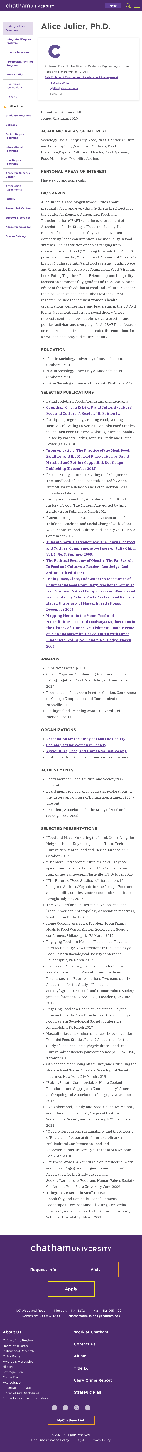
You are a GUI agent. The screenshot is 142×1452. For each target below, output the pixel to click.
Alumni (81, 1356)
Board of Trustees (16, 1346)
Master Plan (11, 1377)
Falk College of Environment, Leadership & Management (81, 77)
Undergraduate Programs (16, 28)
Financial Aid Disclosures (21, 1393)
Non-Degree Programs (14, 162)
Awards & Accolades (18, 1361)
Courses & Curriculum (14, 85)
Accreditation (12, 1382)
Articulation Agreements (14, 187)
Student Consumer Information (25, 1398)
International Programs (14, 149)
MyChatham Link (71, 1420)
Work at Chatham (91, 1332)
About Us (12, 1332)
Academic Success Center (18, 175)
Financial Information (18, 1387)
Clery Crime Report (93, 1380)
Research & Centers (18, 208)
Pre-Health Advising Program (19, 63)
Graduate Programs (18, 115)
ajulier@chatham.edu (64, 88)
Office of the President (19, 1340)
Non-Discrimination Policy (50, 1440)
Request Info (43, 1269)
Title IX (81, 1368)
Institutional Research (18, 1351)
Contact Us (85, 1344)
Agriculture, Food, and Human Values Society (86, 751)
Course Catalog (16, 236)
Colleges (11, 124)
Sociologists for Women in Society (76, 745)
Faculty (12, 96)
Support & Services (18, 217)
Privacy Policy (101, 1440)
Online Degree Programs (15, 136)
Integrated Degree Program (18, 41)
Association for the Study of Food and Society (85, 739)
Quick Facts (11, 1356)
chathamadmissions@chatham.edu (94, 1316)
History (8, 1366)
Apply (113, 5)
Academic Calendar (18, 226)
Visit (95, 1269)
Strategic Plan (13, 1372)
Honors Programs (17, 52)
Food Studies (15, 74)
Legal (80, 1440)
